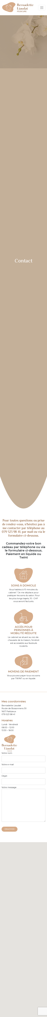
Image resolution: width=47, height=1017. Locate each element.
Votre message (9, 787)
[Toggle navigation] (41, 7)
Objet (4, 776)
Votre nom (7, 753)
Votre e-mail (8, 764)
